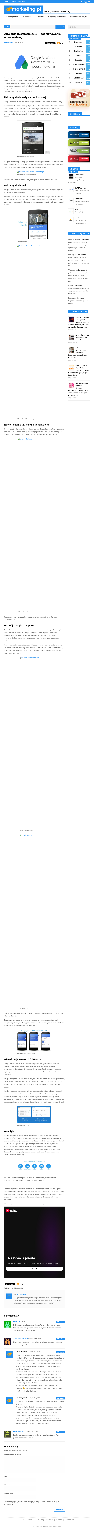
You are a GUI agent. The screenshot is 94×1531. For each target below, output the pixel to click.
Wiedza (40, 17)
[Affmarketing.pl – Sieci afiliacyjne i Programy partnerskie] (38, 13)
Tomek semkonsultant (20, 1338)
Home (7, 2)
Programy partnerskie (57, 17)
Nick (6, 1476)
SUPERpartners (78, 64)
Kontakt (30, 1520)
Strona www (9, 1493)
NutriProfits (78, 47)
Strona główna (12, 17)
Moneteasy (79, 199)
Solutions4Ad (78, 78)
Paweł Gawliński (18, 1431)
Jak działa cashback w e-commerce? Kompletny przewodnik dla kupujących (77, 352)
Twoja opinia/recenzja (12, 1454)
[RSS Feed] (89, 2)
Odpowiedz (60, 1321)
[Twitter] (82, 2)
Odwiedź (84, 135)
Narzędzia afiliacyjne (78, 17)
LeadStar (78, 60)
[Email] (60, 43)
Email (6, 1485)
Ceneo (78, 55)
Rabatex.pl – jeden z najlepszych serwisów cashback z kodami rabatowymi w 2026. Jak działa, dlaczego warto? (79, 322)
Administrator (8, 43)
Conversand (78, 42)
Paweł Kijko (17, 1321)
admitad (79, 73)
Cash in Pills (78, 51)
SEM (7, 26)
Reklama (21, 2)
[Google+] (86, 2)
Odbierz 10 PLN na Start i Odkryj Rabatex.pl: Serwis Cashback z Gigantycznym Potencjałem (78, 370)
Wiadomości (28, 17)
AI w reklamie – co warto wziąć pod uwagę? (82, 337)
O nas (14, 2)
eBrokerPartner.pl (78, 69)
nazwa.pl (78, 82)
